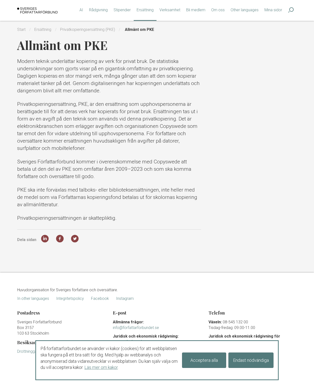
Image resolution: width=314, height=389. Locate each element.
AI (81, 10)
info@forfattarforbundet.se (136, 327)
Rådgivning (98, 10)
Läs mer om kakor (101, 367)
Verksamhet (169, 10)
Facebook (100, 298)
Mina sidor (273, 10)
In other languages (33, 298)
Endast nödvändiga (251, 360)
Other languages (245, 10)
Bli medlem (195, 10)
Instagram (125, 298)
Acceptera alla (204, 360)
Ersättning (145, 10)
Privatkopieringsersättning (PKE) (87, 29)
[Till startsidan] (37, 10)
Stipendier (122, 10)
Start (21, 29)
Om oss (218, 10)
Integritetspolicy (70, 298)
